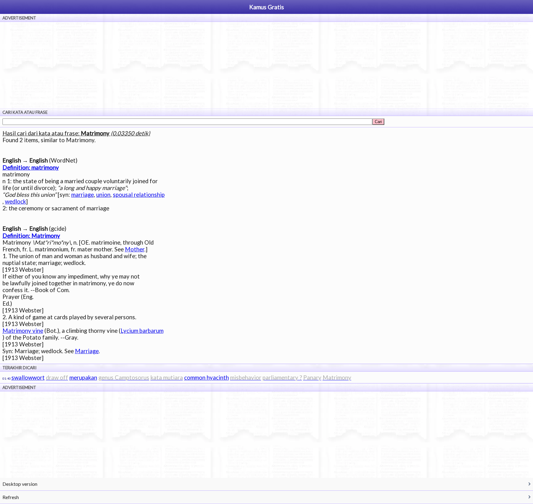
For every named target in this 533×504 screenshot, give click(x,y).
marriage (82, 194)
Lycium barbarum (142, 330)
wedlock (15, 201)
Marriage (87, 351)
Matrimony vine (22, 330)
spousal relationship (139, 194)
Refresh (10, 497)
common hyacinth (206, 377)
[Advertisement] (266, 65)
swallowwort (28, 377)
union (103, 194)
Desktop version (19, 484)
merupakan (83, 377)
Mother (134, 249)
